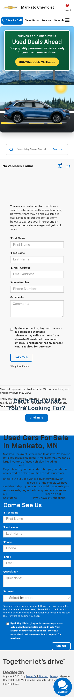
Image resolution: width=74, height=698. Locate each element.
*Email (7, 557)
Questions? (10, 572)
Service (46, 20)
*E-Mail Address (20, 268)
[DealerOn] (13, 672)
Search (57, 149)
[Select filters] (59, 166)
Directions (31, 20)
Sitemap (43, 676)
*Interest (8, 592)
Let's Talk (21, 357)
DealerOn (31, 676)
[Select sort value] (67, 166)
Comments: (17, 297)
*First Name (17, 238)
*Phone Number (19, 283)
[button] (12, 21)
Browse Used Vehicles (37, 61)
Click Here (36, 417)
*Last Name (17, 253)
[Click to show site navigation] (67, 20)
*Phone (7, 542)
